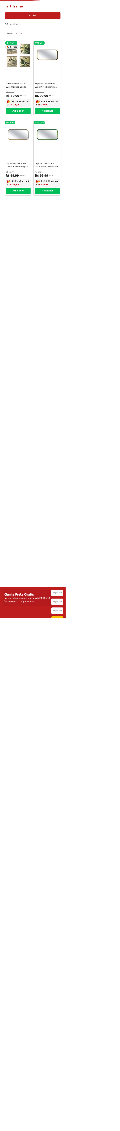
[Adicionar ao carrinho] (18, 111)
